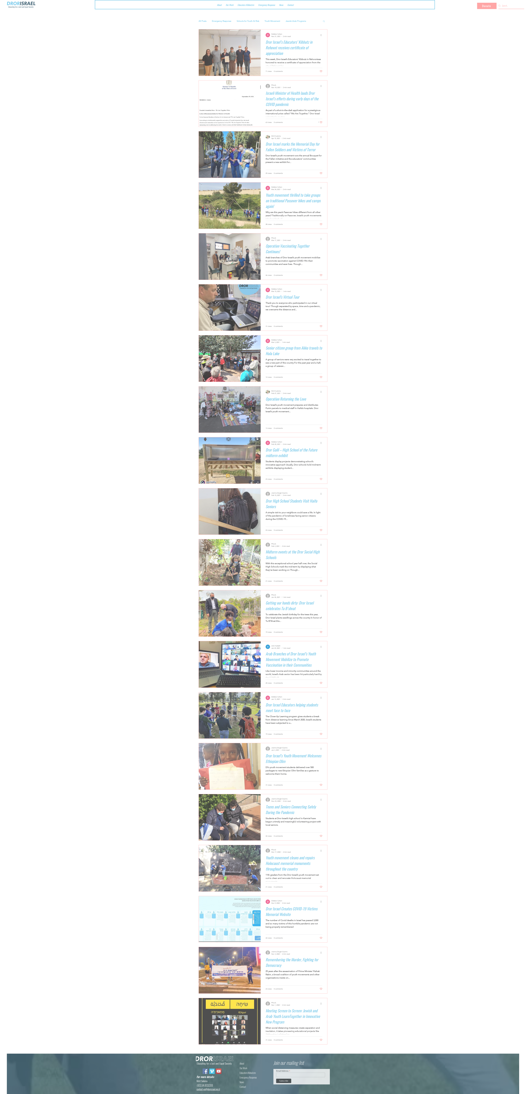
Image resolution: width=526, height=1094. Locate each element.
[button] (352, 1060)
